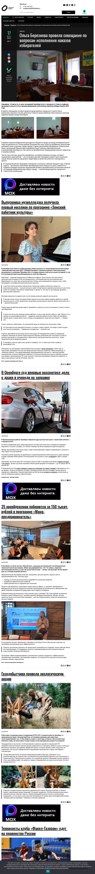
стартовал (36, 566)
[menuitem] (5, 17)
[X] (68, 176)
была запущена (47, 349)
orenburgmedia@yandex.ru (31, 8)
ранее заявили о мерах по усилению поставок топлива (36, 468)
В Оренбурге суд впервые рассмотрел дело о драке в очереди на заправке (35, 374)
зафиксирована (25, 269)
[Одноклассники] (9, 58)
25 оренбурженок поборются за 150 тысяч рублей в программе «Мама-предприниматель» (34, 511)
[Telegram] (9, 61)
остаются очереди (50, 472)
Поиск (68, 12)
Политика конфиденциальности (78, 868)
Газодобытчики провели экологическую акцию (32, 676)
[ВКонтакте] (9, 54)
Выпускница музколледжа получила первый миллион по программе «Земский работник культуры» (33, 207)
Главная (6, 25)
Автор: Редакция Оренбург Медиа (9, 78)
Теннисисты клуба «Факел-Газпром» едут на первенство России (34, 830)
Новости (13, 25)
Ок (48, 871)
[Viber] (70, 176)
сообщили (52, 456)
